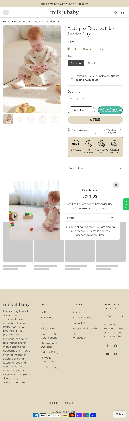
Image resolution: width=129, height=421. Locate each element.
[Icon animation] (115, 353)
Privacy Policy (49, 367)
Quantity (74, 91)
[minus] (71, 99)
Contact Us (79, 323)
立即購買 (95, 119)
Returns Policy (50, 352)
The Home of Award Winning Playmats (64, 3)
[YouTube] (107, 353)
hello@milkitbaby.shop (83, 328)
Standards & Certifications (49, 335)
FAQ (43, 312)
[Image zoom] (32, 69)
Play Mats (47, 317)
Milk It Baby (69, 411)
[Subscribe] (122, 316)
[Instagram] (115, 345)
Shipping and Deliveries (49, 344)
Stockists (77, 312)
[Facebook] (107, 345)
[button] (81, 110)
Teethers (46, 323)
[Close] (115, 184)
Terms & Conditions (47, 359)
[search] (115, 12)
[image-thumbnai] (8, 119)
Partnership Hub (82, 317)
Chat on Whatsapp (78, 335)
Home (6, 21)
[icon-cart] (122, 12)
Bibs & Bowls (49, 328)
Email (108, 316)
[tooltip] (120, 110)
